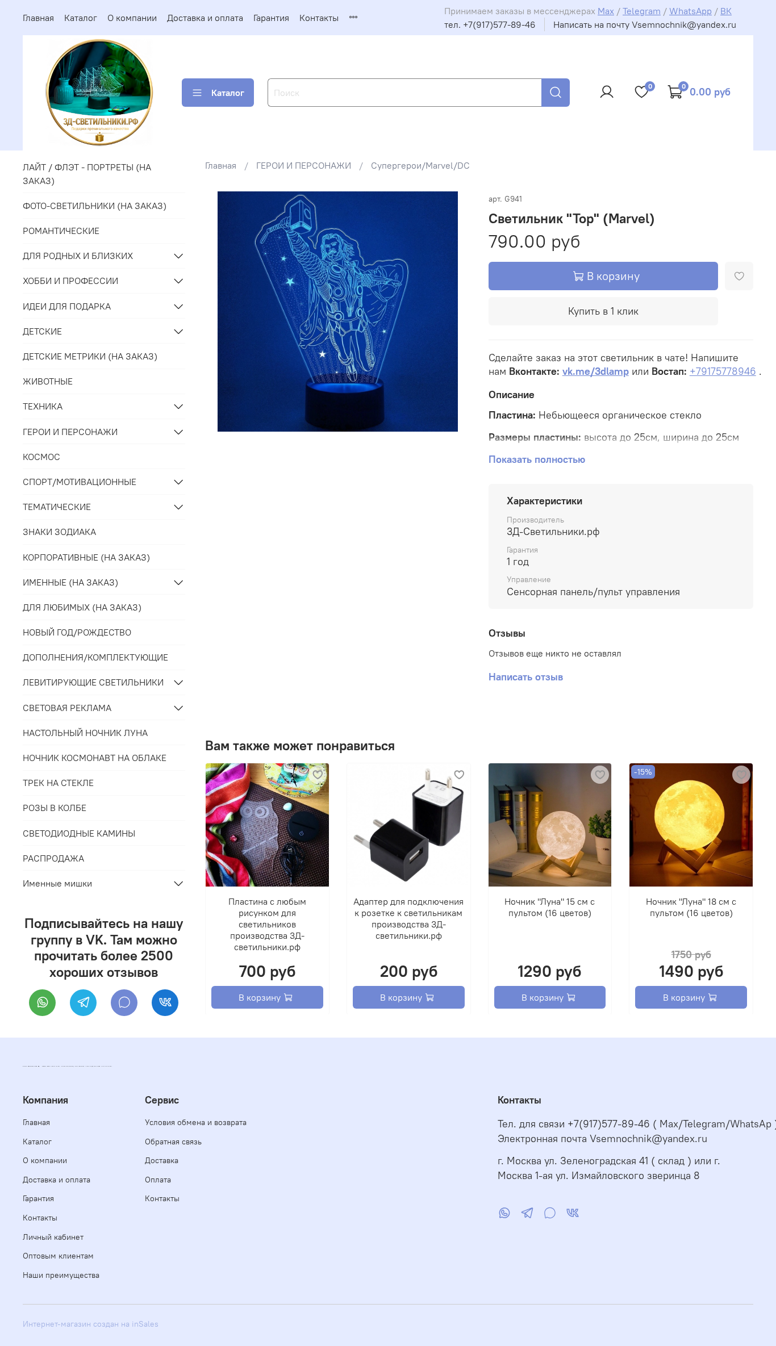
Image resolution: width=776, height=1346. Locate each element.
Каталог (80, 17)
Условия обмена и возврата (196, 1122)
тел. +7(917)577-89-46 (490, 24)
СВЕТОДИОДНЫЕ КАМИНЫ (79, 833)
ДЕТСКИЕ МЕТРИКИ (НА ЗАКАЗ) (90, 356)
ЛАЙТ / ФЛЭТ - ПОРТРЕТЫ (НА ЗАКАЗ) (87, 173)
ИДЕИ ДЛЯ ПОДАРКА (67, 306)
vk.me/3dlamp (595, 371)
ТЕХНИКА (42, 406)
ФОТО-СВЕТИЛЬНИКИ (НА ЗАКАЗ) (94, 205)
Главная (38, 17)
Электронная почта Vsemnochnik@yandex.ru (602, 1138)
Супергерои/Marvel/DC (420, 165)
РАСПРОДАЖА (53, 858)
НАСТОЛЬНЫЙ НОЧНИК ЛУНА (85, 732)
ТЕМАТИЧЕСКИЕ (57, 506)
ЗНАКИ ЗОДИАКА (59, 531)
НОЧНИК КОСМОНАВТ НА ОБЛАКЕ (94, 757)
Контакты (319, 17)
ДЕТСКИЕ (42, 331)
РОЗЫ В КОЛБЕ (54, 807)
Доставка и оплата (205, 17)
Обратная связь (173, 1141)
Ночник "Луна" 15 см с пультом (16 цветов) (550, 906)
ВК (726, 10)
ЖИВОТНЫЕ (48, 381)
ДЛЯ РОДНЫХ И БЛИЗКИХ (78, 255)
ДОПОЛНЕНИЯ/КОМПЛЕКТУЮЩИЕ (95, 657)
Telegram (642, 10)
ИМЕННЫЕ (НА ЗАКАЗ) (70, 582)
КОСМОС (41, 456)
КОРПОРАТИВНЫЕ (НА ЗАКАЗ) (86, 557)
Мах (606, 10)
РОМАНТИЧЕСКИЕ (61, 230)
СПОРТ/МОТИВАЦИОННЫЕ (79, 481)
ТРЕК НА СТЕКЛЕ (58, 782)
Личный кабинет (53, 1237)
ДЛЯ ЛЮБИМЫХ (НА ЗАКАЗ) (82, 607)
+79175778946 (723, 371)
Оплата (158, 1179)
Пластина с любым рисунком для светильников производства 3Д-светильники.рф (267, 923)
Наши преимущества (61, 1275)
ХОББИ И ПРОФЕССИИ (70, 280)
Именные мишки (57, 883)
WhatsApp (690, 10)
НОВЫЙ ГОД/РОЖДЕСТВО (77, 632)
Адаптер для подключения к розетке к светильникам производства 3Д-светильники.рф (409, 917)
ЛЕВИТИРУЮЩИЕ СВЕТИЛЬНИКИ (93, 682)
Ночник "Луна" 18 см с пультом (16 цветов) (691, 906)
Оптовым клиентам (58, 1256)
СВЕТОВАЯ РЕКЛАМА (67, 707)
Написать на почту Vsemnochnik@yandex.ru (644, 24)
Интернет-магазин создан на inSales (90, 1324)
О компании (132, 17)
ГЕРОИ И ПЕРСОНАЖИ (303, 165)
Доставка (161, 1160)
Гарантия (271, 17)
